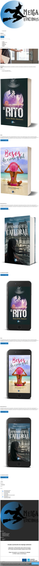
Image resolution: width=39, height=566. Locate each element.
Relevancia (6, 66)
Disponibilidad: (2, 209)
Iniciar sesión (4, 30)
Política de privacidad (5, 534)
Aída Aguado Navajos (7, 490)
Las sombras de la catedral (4, 272)
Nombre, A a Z (10, 66)
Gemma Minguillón (7, 492)
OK (1, 481)
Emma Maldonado (7, 491)
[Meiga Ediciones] (19, 28)
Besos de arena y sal (3, 203)
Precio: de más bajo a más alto (21, 66)
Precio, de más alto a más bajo (31, 66)
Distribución (4, 44)
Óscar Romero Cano (7, 497)
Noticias (3, 45)
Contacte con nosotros (5, 535)
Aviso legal (4, 532)
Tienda (3, 41)
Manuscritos (4, 43)
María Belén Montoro (7, 496)
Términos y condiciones (6, 533)
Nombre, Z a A (14, 66)
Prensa (3, 46)
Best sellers (2, 66)
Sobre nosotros (4, 42)
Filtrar (1, 67)
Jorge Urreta (6, 493)
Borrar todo (2, 484)
